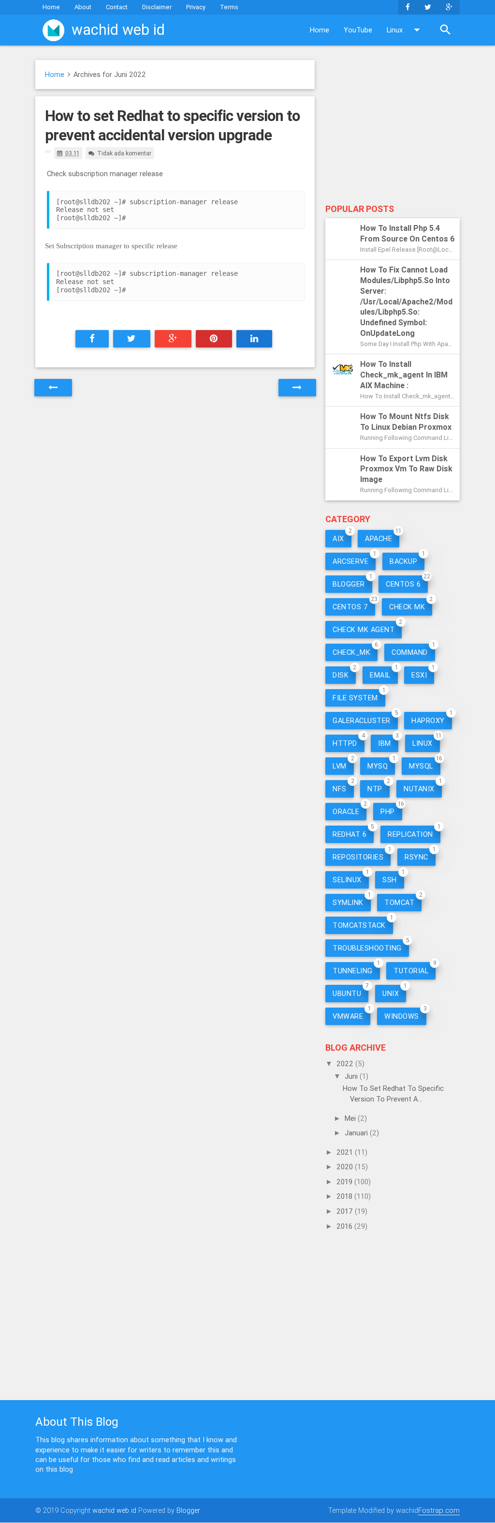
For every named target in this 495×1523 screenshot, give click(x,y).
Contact (117, 7)
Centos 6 (403, 583)
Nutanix (419, 788)
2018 (345, 1196)
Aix (338, 538)
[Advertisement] (392, 129)
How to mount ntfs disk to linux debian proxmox (405, 421)
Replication (410, 834)
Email (380, 674)
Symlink (348, 902)
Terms (229, 7)
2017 (345, 1211)
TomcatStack (359, 925)
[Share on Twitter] (131, 338)
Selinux (347, 879)
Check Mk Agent (363, 629)
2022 (345, 1063)
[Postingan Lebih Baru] (53, 387)
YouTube (358, 29)
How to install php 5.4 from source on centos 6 (407, 233)
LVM (340, 765)
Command (410, 652)
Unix (390, 993)
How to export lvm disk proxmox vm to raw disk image (406, 468)
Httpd (345, 743)
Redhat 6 (349, 834)
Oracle (346, 811)
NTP (374, 788)
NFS (340, 788)
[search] (445, 30)
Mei (351, 1118)
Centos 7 (350, 606)
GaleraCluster (362, 720)
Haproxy (428, 720)
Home (51, 7)
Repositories (358, 856)
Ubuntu (347, 993)
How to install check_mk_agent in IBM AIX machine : (404, 374)
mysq (377, 765)
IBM (384, 743)
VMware (348, 1016)
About (82, 7)
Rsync (416, 856)
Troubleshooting (367, 947)
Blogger (349, 583)
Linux (395, 29)
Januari (357, 1132)
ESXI (419, 674)
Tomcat (399, 902)
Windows (401, 1016)
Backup (403, 561)
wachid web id (114, 1510)
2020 (345, 1166)
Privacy (195, 7)
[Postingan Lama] (297, 387)
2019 (345, 1181)
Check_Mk (351, 652)
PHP (387, 811)
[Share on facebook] (92, 338)
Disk (341, 674)
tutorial (410, 970)
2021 (345, 1152)
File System (355, 697)
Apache (378, 538)
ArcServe (350, 561)
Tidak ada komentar (124, 153)
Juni (352, 1076)
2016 (345, 1226)
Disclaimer (157, 7)
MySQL (421, 765)
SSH (389, 879)
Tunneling (353, 970)
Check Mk (407, 606)
